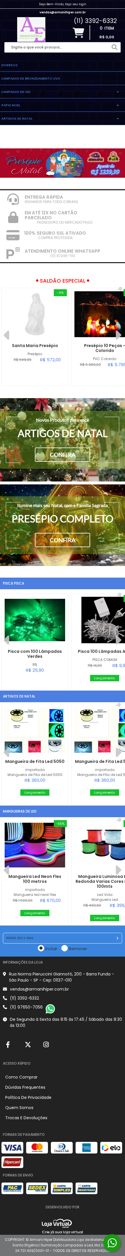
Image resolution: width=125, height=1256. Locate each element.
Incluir (51, 949)
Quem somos (19, 1108)
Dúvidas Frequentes (25, 1087)
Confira (63, 454)
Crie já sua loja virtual (62, 1232)
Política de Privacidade (28, 1097)
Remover (78, 949)
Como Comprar (21, 1077)
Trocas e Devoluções (26, 1118)
